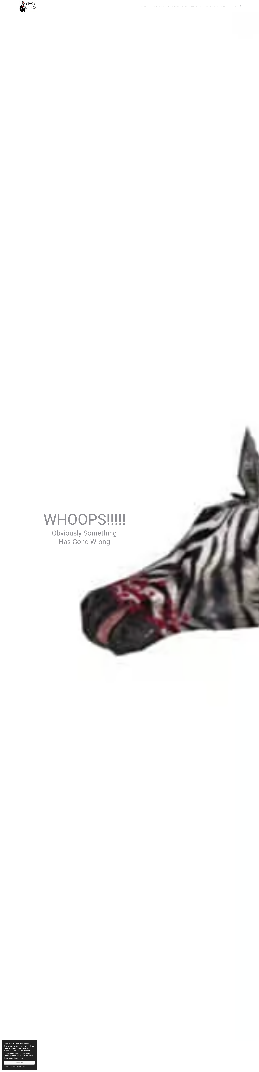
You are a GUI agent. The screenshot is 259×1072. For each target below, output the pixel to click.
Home (143, 6)
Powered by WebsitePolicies (14, 1066)
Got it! (19, 1063)
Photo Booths (191, 6)
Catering (175, 6)
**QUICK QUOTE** (158, 6)
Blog (234, 6)
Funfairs (207, 6)
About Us (221, 6)
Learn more (18, 1058)
